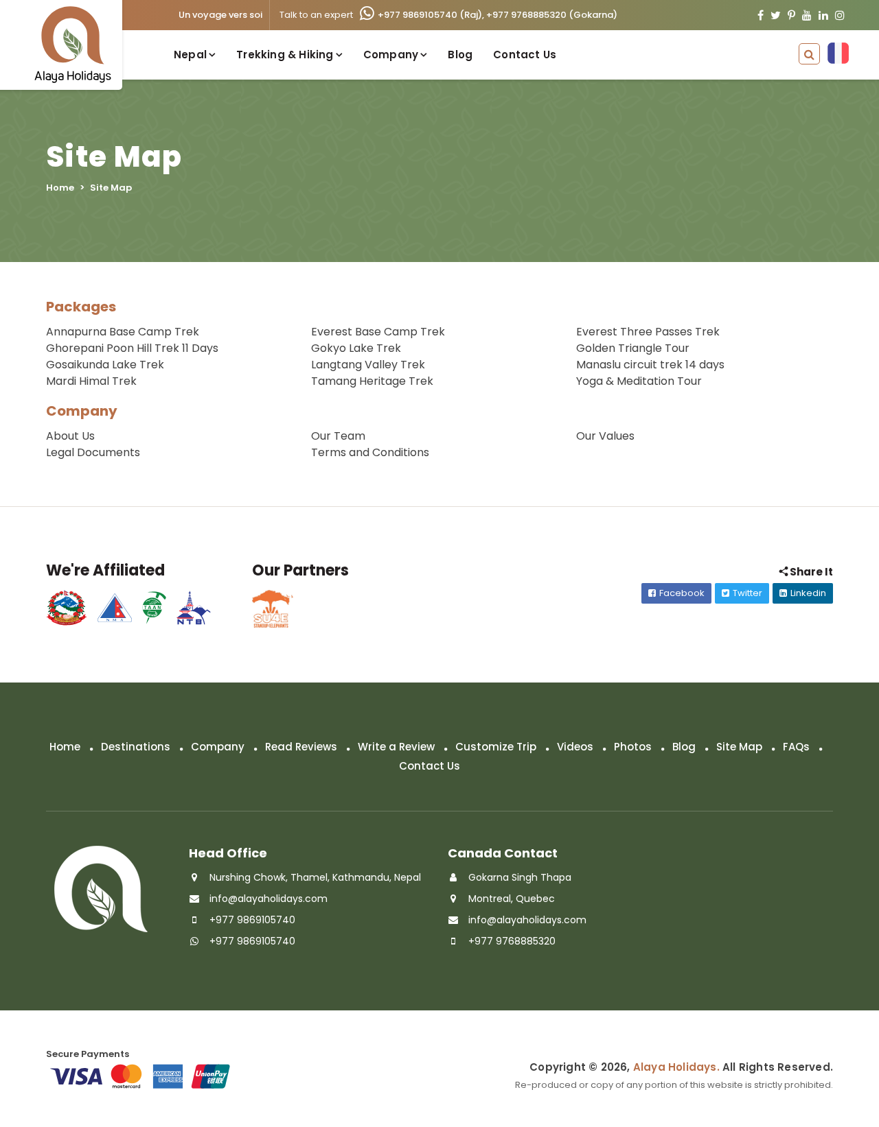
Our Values (605, 436)
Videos (575, 746)
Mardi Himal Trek (91, 381)
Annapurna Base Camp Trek (122, 332)
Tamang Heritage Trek (372, 381)
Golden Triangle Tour (632, 348)
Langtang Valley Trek (368, 364)
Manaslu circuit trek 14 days (650, 364)
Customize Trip (495, 746)
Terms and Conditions (370, 452)
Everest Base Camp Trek (378, 332)
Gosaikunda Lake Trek (105, 364)
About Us (70, 436)
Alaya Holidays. (676, 1067)
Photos (633, 746)
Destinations (135, 746)
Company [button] (390, 54)
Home (60, 187)
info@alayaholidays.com (268, 898)
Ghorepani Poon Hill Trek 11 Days (132, 348)
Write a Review (396, 746)
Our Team (338, 436)
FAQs (796, 746)
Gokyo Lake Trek (356, 348)
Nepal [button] (190, 54)
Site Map (739, 746)
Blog (460, 54)
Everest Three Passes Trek (648, 332)
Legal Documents (93, 452)
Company (81, 410)
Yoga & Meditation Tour (639, 381)
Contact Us (524, 54)
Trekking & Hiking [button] (284, 54)
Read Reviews (301, 746)
